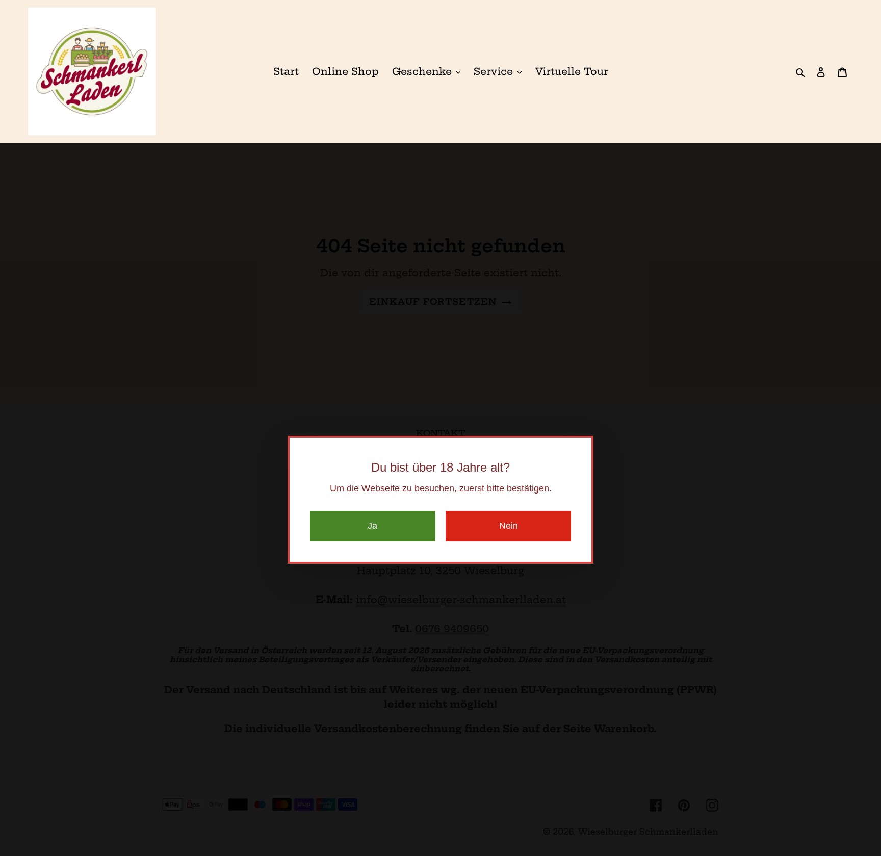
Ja (372, 526)
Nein (508, 526)
